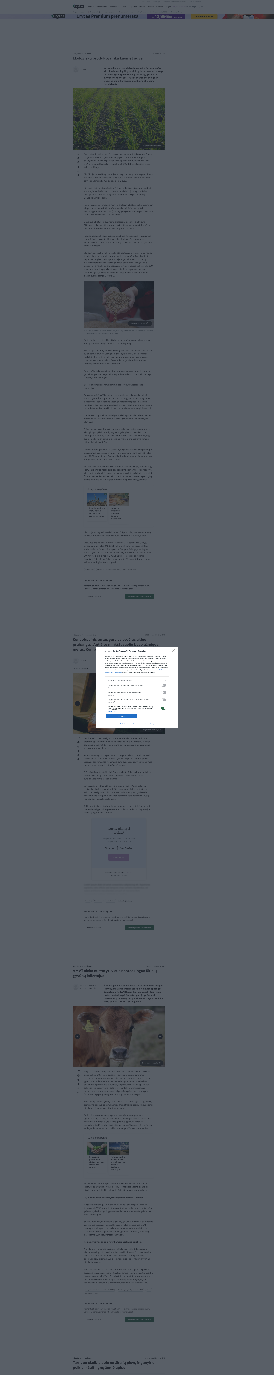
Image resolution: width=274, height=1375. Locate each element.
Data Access (137, 724)
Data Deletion (125, 724)
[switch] (163, 685)
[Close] (174, 651)
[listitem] (137, 680)
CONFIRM (122, 716)
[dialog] (137, 687)
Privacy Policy (149, 724)
